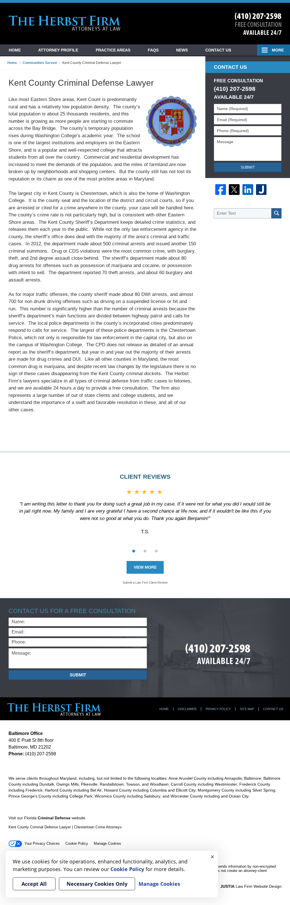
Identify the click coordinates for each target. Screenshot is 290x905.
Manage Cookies (107, 843)
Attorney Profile (58, 50)
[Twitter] (234, 189)
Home (15, 50)
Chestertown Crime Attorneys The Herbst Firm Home (64, 23)
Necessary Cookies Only (97, 883)
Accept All (34, 883)
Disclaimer (187, 709)
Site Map (247, 709)
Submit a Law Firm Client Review (145, 582)
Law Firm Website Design (251, 886)
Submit (248, 167)
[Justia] (261, 189)
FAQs (153, 50)
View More (145, 567)
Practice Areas (113, 50)
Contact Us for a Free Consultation (72, 610)
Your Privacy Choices (42, 843)
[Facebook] (220, 189)
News (182, 50)
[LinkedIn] (248, 189)
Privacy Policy (218, 709)
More (278, 50)
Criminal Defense (54, 818)
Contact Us (218, 50)
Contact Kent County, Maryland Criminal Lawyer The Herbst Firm (258, 24)
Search (276, 213)
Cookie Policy (76, 843)
